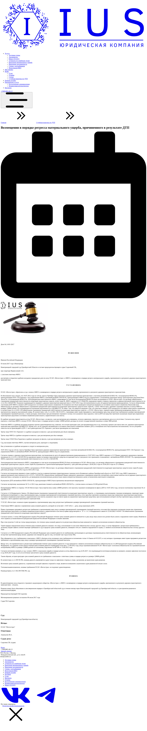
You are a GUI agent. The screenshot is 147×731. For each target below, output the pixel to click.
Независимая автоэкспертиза (19, 86)
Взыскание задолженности (18, 64)
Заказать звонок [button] (6, 651)
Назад (3, 647)
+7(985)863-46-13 (6, 91)
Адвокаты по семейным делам (19, 61)
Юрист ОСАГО (14, 59)
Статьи (11, 77)
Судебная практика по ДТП (18, 79)
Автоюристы (13, 57)
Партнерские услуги (12, 82)
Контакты (8, 88)
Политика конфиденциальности (13, 706)
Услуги (7, 53)
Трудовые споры (14, 55)
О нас (11, 73)
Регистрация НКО (15, 68)
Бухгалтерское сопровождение (19, 84)
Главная (3, 122)
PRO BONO (9, 70)
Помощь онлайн (10, 80)
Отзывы (11, 75)
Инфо (7, 71)
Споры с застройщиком (17, 66)
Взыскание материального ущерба (20, 62)
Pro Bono (8, 674)
